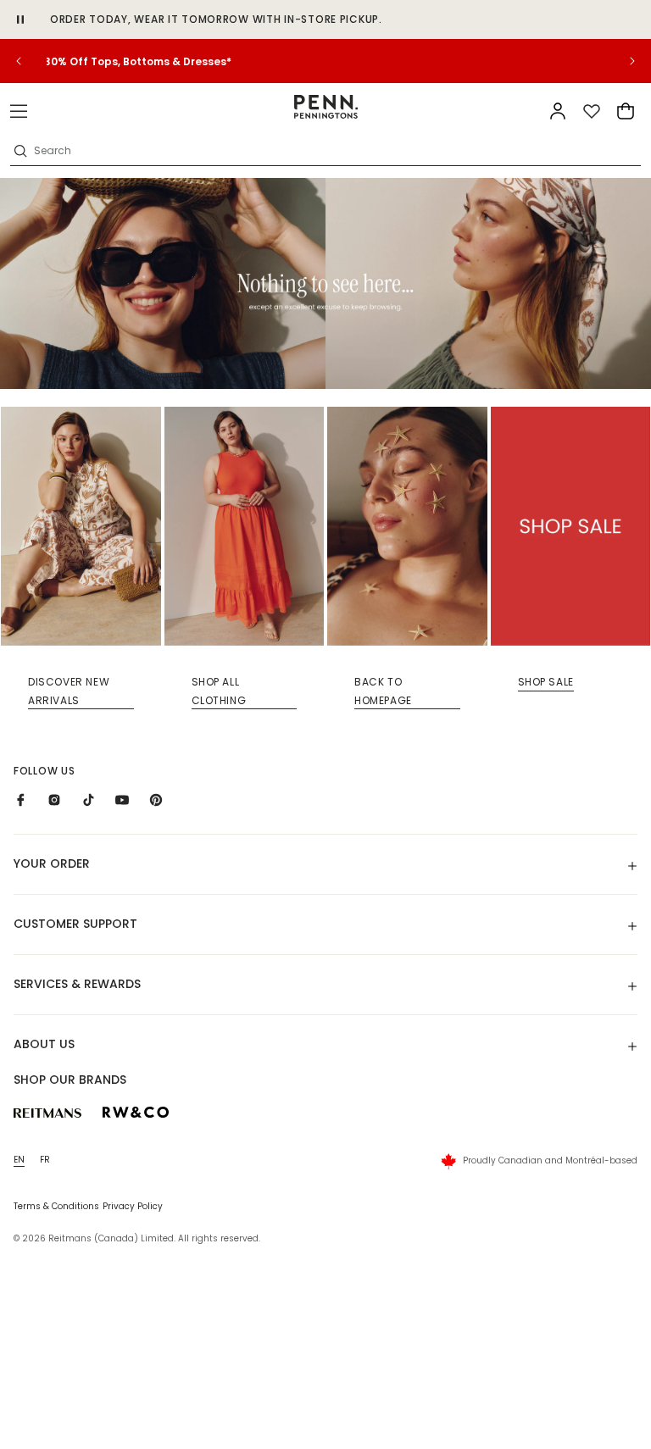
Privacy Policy (133, 1206)
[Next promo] (620, 61)
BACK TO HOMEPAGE (383, 691)
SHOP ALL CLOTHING (219, 691)
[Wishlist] (591, 111)
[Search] (20, 151)
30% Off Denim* (325, 61)
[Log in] (557, 111)
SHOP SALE (546, 682)
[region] (325, 61)
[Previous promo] (30, 61)
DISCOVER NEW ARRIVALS (68, 691)
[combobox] (335, 150)
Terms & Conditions (56, 1206)
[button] (18, 111)
